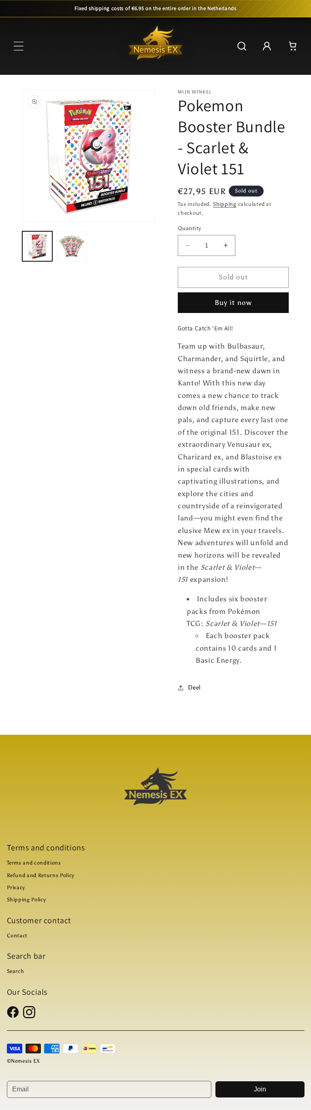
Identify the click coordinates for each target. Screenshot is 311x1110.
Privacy (16, 887)
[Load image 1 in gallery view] (37, 246)
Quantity (189, 228)
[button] (18, 46)
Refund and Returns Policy (41, 875)
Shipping (224, 204)
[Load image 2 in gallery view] (72, 246)
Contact (17, 935)
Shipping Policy (26, 899)
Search (15, 971)
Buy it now (233, 302)
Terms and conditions (34, 863)
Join (260, 1089)
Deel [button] (194, 687)
